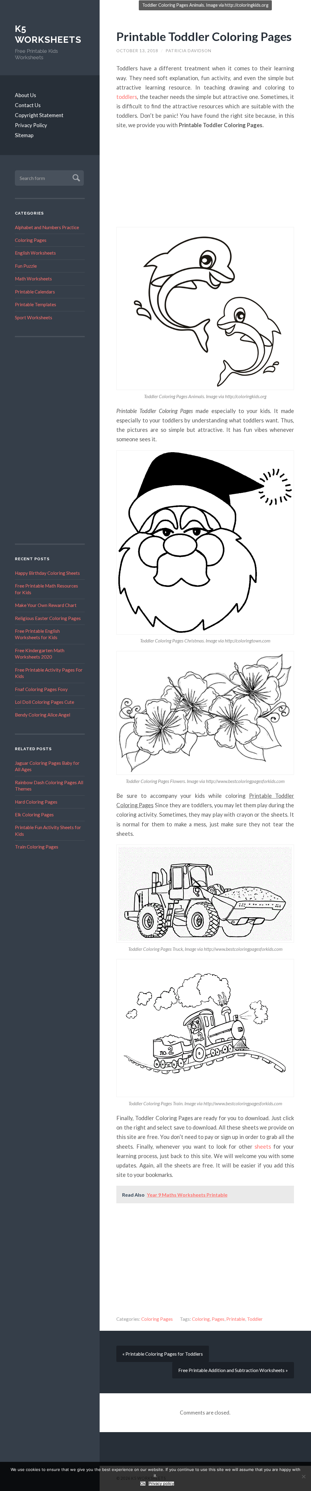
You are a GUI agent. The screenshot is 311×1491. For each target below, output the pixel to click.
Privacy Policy (31, 125)
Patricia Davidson (188, 50)
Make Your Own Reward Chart (46, 605)
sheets (263, 1146)
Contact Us (28, 105)
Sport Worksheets (33, 317)
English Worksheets (35, 253)
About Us (25, 95)
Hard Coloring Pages (36, 802)
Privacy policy (161, 1484)
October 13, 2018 (137, 50)
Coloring (201, 1319)
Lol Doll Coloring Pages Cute (44, 702)
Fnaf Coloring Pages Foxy (41, 689)
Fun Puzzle (26, 266)
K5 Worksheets (48, 34)
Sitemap (24, 135)
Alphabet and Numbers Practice (47, 227)
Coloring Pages (30, 240)
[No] (303, 1476)
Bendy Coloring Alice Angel (42, 714)
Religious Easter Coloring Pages (48, 618)
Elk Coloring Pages (34, 814)
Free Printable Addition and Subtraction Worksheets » (233, 1370)
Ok (142, 1484)
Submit (75, 177)
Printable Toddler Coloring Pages (204, 36)
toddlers (126, 96)
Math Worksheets (33, 278)
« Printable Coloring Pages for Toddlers (162, 1354)
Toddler (255, 1319)
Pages (218, 1319)
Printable (235, 1319)
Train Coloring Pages (36, 846)
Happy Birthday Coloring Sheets (47, 573)
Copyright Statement (39, 115)
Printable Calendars (35, 291)
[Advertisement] (49, 440)
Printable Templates (35, 304)
